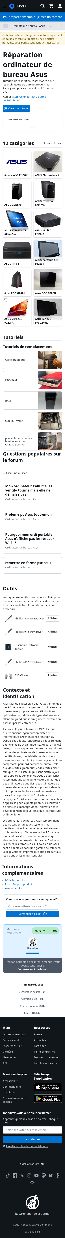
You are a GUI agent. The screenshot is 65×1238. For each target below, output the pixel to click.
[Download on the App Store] (47, 1087)
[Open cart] (51, 6)
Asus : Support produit (18, 884)
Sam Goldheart (22, 96)
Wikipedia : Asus (15, 888)
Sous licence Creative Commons (32, 1224)
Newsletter (9, 1057)
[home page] (17, 6)
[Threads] (57, 1175)
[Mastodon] (44, 1175)
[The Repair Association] (32, 1182)
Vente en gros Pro (44, 1051)
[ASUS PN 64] (17, 250)
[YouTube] (36, 1175)
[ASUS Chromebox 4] (48, 162)
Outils (10, 588)
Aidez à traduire (29, 1164)
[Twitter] (22, 1175)
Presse (38, 1034)
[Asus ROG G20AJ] (17, 279)
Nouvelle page (54, 143)
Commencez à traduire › (32, 969)
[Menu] (4, 6)
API (5, 1063)
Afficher (52, 618)
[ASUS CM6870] (17, 191)
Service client (11, 1040)
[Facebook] (15, 1175)
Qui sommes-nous (14, 1034)
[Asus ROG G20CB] (48, 279)
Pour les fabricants (45, 1063)
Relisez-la (53, 42)
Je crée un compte (49, 17)
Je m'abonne (32, 1139)
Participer (40, 1046)
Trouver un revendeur (47, 1057)
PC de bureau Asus (16, 880)
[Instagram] (29, 1175)
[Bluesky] (51, 1175)
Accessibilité (10, 1081)
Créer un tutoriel (18, 108)
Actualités (40, 1040)
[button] (42, 6)
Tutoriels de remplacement (27, 346)
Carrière (8, 1051)
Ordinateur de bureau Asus (28, 26)
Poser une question (16, 471)
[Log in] (60, 6)
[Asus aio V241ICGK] (17, 162)
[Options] (5, 26)
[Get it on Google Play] (48, 1098)
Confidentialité (12, 1086)
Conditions (9, 1092)
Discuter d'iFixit (12, 1046)
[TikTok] (7, 1175)
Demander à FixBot (29, 913)
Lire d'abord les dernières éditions (27, 1146)
